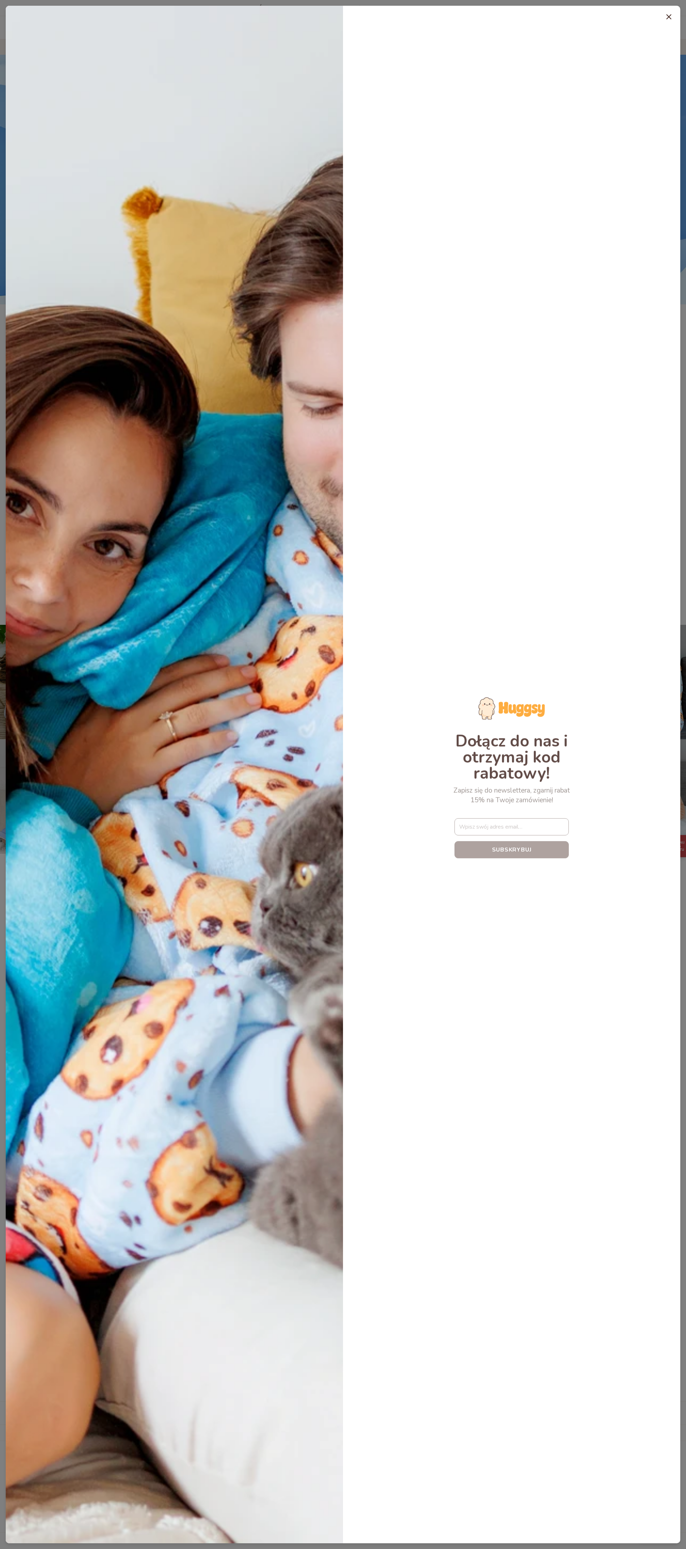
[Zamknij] (669, 17)
